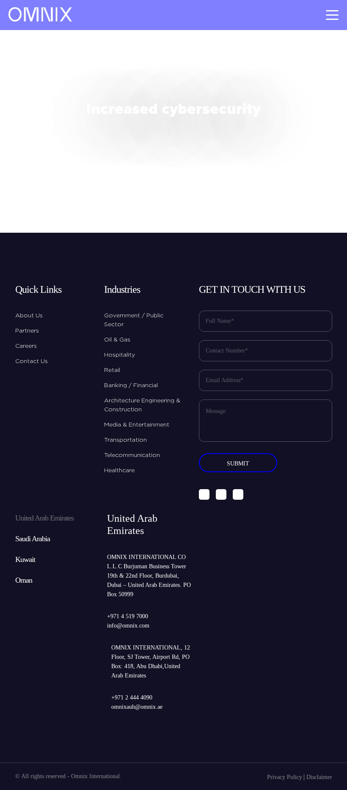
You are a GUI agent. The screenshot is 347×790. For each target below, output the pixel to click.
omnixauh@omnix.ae (136, 707)
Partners (27, 331)
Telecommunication (132, 455)
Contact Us (31, 361)
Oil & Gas (117, 340)
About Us (29, 316)
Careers (26, 346)
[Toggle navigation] (332, 15)
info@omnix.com (128, 625)
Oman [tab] (23, 580)
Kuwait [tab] (25, 559)
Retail (112, 370)
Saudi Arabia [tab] (32, 538)
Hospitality (119, 355)
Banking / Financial (131, 385)
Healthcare (119, 470)
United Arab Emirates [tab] (44, 518)
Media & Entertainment (136, 425)
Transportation (125, 440)
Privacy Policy (284, 777)
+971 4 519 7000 (127, 616)
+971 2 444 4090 (131, 697)
